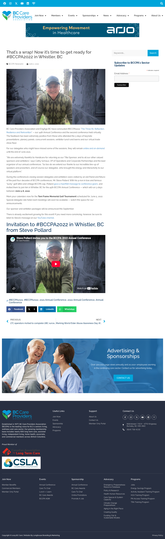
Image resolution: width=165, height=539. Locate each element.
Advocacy (121, 15)
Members (55, 15)
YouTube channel (45, 218)
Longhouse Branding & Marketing (46, 535)
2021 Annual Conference (53, 299)
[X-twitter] (16, 3)
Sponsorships (89, 15)
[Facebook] (4, 3)
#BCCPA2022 (31, 299)
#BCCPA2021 (16, 299)
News (106, 15)
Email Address (122, 73)
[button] (161, 3)
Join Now (39, 15)
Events (71, 15)
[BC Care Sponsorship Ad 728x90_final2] (82, 36)
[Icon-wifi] (154, 417)
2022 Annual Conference (81, 299)
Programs (139, 15)
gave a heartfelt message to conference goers (76, 184)
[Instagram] (10, 3)
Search (153, 53)
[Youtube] (22, 3)
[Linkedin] (27, 3)
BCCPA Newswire (16, 64)
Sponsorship (78, 479)
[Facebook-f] (125, 417)
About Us (155, 15)
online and (94, 148)
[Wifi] (33, 3)
